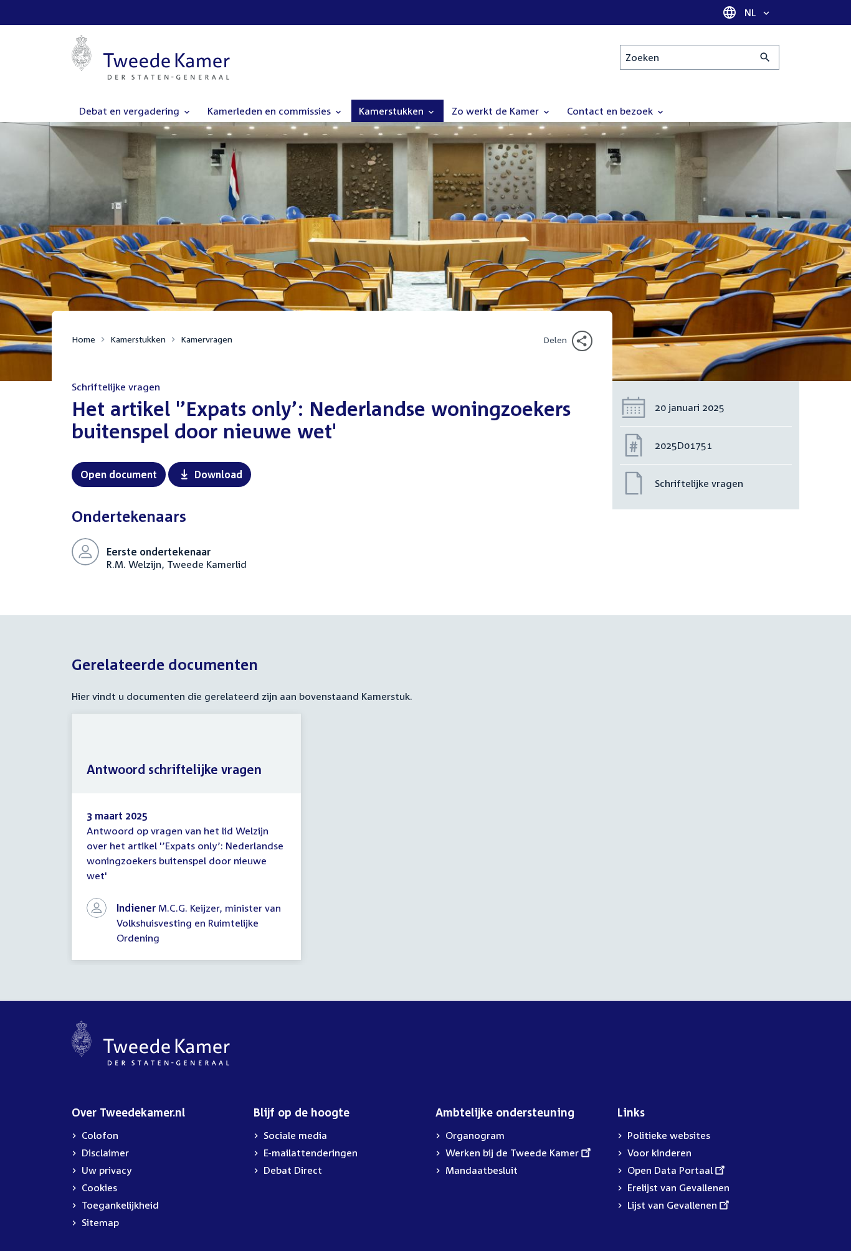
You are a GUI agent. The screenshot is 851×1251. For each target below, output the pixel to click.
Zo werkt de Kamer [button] (496, 111)
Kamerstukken (138, 339)
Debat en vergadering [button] (130, 111)
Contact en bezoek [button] (611, 111)
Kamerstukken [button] (392, 111)
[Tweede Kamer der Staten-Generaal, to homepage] (151, 57)
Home (83, 339)
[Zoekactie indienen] (765, 57)
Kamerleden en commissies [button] (270, 111)
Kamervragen (206, 339)
